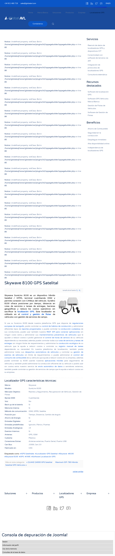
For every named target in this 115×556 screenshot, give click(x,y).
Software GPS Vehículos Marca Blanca (98, 100)
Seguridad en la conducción (94, 134)
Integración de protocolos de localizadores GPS (95, 68)
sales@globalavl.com (28, 3)
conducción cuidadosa (70, 329)
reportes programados (31, 329)
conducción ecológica (68, 343)
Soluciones (57, 13)
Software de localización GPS (98, 93)
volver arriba (78, 471)
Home (30, 13)
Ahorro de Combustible (98, 129)
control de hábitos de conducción (56, 326)
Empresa (81, 13)
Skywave (63, 454)
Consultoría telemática (97, 74)
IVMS (28, 456)
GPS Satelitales (27, 454)
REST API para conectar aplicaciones (63, 332)
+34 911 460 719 (11, 3)
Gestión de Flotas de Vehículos (96, 107)
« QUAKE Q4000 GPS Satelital (39, 462)
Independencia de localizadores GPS (95, 149)
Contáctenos (38, 24)
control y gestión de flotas (36, 314)
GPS (22, 456)
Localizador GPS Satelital (47, 454)
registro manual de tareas (71, 346)
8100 (71, 454)
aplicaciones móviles (54, 361)
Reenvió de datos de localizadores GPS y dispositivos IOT (96, 48)
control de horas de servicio (57, 338)
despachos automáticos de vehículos (42, 352)
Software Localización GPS (43, 456)
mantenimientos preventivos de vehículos (57, 335)
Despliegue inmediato (97, 140)
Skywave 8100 (12, 456)
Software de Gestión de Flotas (98, 113)
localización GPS (26, 311)
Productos (70, 13)
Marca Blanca (42, 13)
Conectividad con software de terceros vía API (98, 58)
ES (109, 3)
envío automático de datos (50, 366)
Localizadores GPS (97, 13)
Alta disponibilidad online (98, 143)
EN (107, 3)
